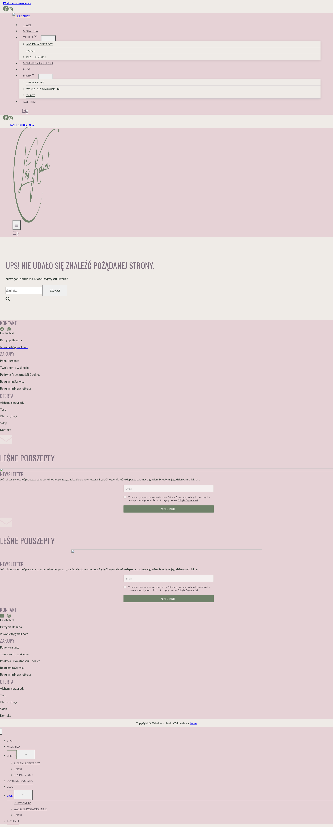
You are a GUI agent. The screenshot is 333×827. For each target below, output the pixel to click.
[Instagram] (11, 9)
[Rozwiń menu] (16, 225)
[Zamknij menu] (1, 731)
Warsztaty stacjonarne (43, 88)
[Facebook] (6, 9)
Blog (26, 69)
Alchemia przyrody (39, 44)
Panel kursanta (9, 361)
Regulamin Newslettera (15, 388)
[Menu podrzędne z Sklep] (45, 76)
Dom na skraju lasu (38, 63)
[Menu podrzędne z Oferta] (48, 38)
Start (27, 25)
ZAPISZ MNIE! (168, 509)
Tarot (30, 50)
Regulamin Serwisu (12, 381)
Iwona (193, 723)
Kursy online (35, 82)
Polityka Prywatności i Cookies (20, 374)
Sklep (3, 423)
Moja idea (30, 31)
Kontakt (30, 101)
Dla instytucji (36, 57)
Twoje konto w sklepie (14, 367)
